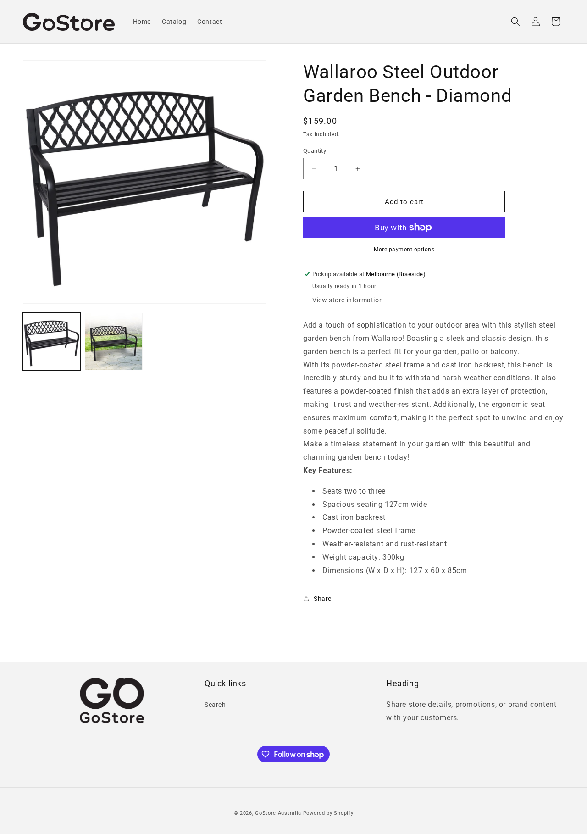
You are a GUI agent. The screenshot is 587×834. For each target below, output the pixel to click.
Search (215, 704)
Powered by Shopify (328, 813)
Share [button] (323, 598)
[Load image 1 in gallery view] (51, 341)
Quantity (314, 150)
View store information (347, 300)
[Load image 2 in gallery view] (113, 341)
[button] (515, 21)
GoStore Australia (278, 813)
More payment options (404, 249)
